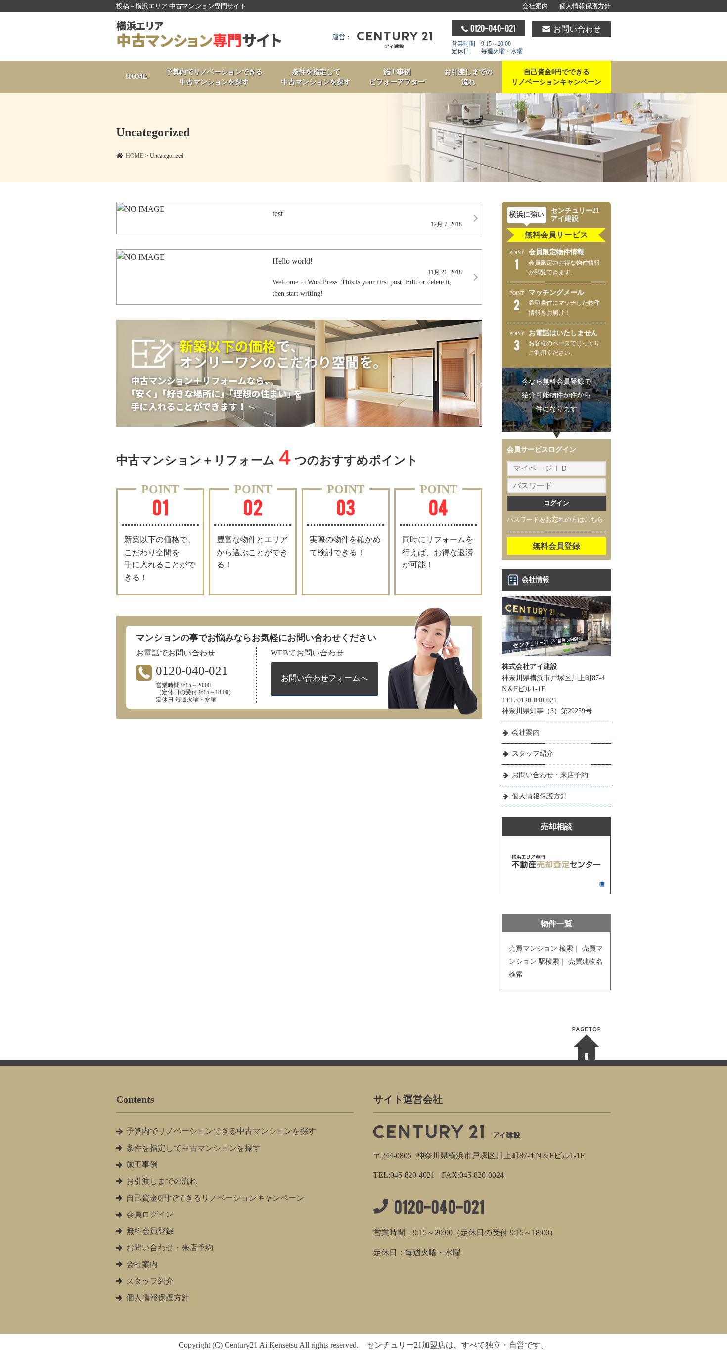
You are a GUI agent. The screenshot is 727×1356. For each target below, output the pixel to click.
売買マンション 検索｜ (544, 948)
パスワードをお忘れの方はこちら (555, 519)
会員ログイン (150, 1214)
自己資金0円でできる (556, 77)
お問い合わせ (577, 29)
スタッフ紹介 (532, 753)
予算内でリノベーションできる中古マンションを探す (221, 1131)
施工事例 (397, 77)
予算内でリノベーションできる (214, 77)
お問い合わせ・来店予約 (550, 775)
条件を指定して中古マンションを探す (193, 1148)
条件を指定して (316, 77)
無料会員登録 (556, 546)
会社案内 (535, 6)
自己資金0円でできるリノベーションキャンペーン (215, 1198)
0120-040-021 (492, 27)
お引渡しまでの (468, 77)
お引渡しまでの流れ (161, 1181)
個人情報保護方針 (585, 6)
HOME (136, 76)
